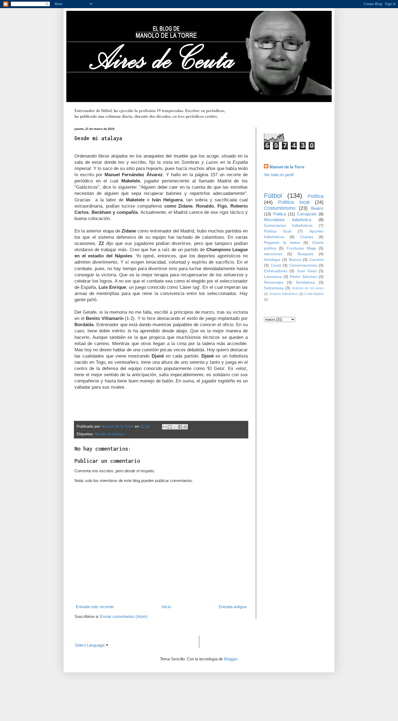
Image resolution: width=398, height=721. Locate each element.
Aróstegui (272, 260)
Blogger (230, 659)
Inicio (166, 606)
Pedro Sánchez (303, 277)
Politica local (293, 202)
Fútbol (273, 195)
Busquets (306, 254)
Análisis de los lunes (308, 288)
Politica (279, 214)
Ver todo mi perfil (278, 174)
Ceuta (276, 265)
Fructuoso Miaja (301, 248)
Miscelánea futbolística (287, 219)
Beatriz (317, 208)
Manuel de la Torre (286, 167)
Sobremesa (274, 288)
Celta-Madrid (314, 294)
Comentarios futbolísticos (288, 226)
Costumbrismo (279, 208)
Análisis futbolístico (283, 294)
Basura (295, 260)
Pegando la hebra (282, 243)
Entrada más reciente (95, 606)
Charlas (306, 237)
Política (316, 196)
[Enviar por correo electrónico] (164, 427)
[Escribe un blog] (169, 427)
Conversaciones (303, 265)
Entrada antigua (232, 606)
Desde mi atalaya (110, 434)
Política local (277, 231)
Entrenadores (275, 271)
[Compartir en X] (175, 427)
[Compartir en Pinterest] (185, 427)
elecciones (273, 254)
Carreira (316, 260)
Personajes (273, 282)
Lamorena (273, 277)
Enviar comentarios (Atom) (124, 616)
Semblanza (305, 282)
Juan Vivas (307, 271)
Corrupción (307, 214)
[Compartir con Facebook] (180, 427)
